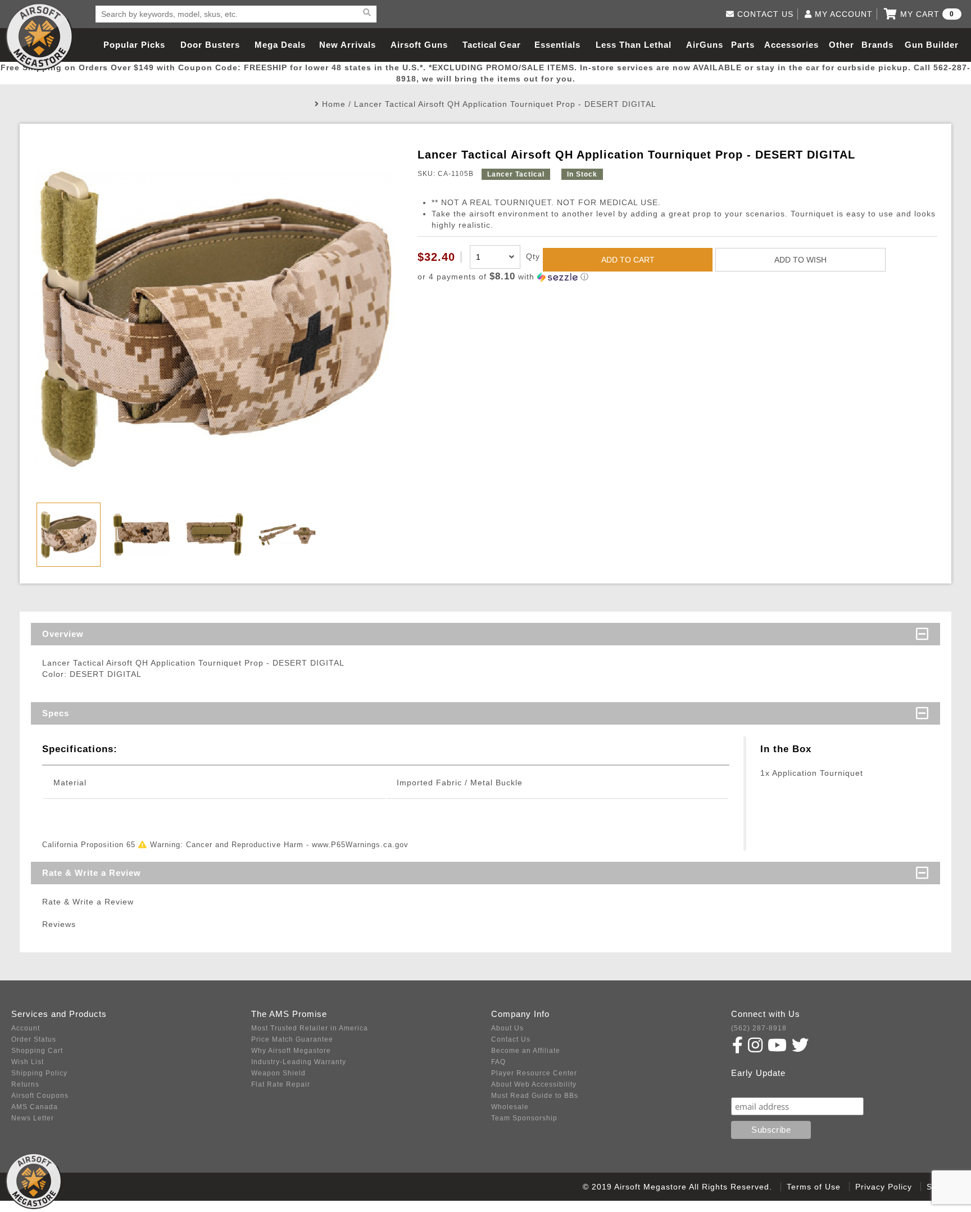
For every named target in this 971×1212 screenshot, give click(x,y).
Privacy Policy (883, 1186)
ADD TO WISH (800, 259)
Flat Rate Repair (280, 1084)
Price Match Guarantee (292, 1039)
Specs (55, 713)
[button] (677, 277)
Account (25, 1028)
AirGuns (704, 44)
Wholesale (510, 1107)
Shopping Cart (37, 1051)
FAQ (498, 1062)
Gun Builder (932, 44)
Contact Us (510, 1039)
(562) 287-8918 (759, 1028)
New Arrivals (347, 44)
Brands (877, 44)
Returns (25, 1084)
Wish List (27, 1062)
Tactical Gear (491, 44)
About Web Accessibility (534, 1084)
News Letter (32, 1118)
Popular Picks (134, 44)
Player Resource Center (534, 1073)
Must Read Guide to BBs (534, 1096)
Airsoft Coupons (40, 1096)
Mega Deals (280, 44)
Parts (743, 44)
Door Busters (210, 44)
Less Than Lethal (633, 44)
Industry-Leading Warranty (298, 1062)
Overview (63, 634)
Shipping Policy (39, 1073)
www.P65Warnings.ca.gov (360, 844)
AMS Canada (34, 1107)
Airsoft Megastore (39, 36)
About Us (507, 1028)
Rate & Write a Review (91, 873)
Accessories (791, 44)
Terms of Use (814, 1186)
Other (841, 44)
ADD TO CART (628, 259)
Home (334, 104)
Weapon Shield (278, 1073)
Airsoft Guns (419, 44)
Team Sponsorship (524, 1118)
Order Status (33, 1039)
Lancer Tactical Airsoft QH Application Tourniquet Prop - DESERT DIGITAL (505, 104)
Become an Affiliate (525, 1051)
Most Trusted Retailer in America (309, 1028)
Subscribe (755, 1086)
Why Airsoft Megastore (291, 1051)
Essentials (557, 44)
